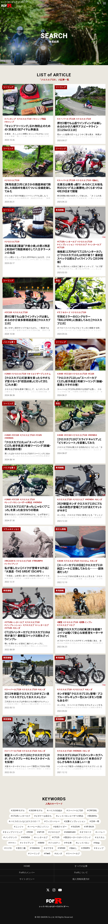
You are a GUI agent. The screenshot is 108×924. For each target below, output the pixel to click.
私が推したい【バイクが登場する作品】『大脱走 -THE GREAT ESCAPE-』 (27, 569)
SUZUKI (76, 827)
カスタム (85, 561)
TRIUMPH (38, 561)
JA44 (60, 561)
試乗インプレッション (75, 821)
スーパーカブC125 (66, 119)
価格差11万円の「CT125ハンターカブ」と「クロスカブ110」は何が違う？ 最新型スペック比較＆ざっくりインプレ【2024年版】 (80, 257)
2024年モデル (19, 810)
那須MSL (93, 816)
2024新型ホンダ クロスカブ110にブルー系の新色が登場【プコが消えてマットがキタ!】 (79, 507)
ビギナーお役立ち (44, 816)
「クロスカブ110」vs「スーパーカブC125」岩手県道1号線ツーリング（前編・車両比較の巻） (28, 445)
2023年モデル (36, 810)
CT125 (61, 247)
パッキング (11, 119)
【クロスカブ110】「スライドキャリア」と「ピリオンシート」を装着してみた (79, 441)
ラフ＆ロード (64, 312)
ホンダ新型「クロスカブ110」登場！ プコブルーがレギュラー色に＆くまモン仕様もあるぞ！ (80, 697)
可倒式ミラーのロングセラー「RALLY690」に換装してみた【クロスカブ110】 (79, 319)
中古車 (69, 843)
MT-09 (41, 832)
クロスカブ (82, 245)
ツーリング (35, 853)
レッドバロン (83, 843)
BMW (41, 843)
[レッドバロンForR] (6, 7)
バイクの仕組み (55, 810)
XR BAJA (90, 827)
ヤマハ (13, 843)
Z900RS (86, 848)
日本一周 (95, 821)
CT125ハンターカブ (67, 242)
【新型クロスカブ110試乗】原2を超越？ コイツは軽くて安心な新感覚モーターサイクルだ (81, 632)
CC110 (9, 312)
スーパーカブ (74, 853)
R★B (47, 853)
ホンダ (99, 499)
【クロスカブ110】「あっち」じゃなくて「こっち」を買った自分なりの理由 (27, 508)
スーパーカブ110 (13, 689)
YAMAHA (35, 848)
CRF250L (93, 810)
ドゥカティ (55, 843)
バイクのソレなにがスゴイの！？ (25, 821)
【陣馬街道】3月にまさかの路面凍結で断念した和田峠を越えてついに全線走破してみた (28, 187)
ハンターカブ (95, 245)
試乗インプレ (86, 622)
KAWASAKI (71, 832)
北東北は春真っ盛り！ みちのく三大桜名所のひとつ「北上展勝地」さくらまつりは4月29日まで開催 (80, 187)
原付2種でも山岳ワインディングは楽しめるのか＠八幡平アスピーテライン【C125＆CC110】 (79, 126)
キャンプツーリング (13, 832)
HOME (27, 866)
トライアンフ (12, 564)
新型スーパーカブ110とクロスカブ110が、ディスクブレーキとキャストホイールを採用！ (27, 758)
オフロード (86, 832)
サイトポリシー (27, 879)
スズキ (9, 848)
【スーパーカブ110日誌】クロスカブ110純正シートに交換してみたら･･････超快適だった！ (80, 568)
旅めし (96, 180)
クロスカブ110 (25, 119)
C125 (91, 374)
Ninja (97, 843)
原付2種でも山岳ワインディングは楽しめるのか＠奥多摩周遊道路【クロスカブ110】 (27, 319)
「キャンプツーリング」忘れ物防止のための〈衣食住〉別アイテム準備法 (28, 127)
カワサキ (49, 848)
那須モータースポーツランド (78, 837)
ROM (30, 832)
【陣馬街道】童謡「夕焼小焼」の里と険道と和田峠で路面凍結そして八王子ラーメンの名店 (27, 249)
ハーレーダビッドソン (39, 827)
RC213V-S (11, 561)
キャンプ (10, 122)
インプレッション (66, 245)
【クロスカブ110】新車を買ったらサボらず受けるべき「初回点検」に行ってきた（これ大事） (27, 381)
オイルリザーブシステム (39, 374)
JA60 (8, 374)
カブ (73, 625)
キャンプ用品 (40, 119)
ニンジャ (19, 827)
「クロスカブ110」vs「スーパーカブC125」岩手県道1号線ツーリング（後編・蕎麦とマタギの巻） (80, 381)
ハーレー (101, 832)
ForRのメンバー (27, 872)
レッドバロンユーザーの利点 (19, 502)
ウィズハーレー (53, 821)
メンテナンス (11, 837)
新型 (60, 622)
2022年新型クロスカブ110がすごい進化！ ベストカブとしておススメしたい (27, 695)
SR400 (62, 848)
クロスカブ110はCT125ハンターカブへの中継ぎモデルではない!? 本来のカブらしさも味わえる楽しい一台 (80, 758)
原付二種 (22, 848)
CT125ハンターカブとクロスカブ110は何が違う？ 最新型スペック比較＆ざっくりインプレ (27, 635)
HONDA (10, 438)
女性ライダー (61, 827)
